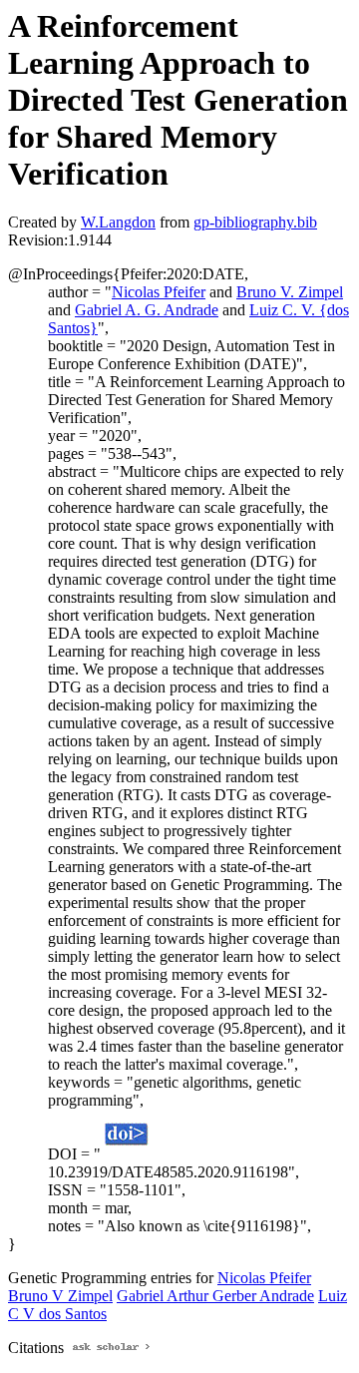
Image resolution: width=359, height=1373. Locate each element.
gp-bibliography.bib (255, 222)
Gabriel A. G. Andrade (146, 309)
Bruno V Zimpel (60, 1295)
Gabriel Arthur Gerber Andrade (215, 1295)
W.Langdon (118, 222)
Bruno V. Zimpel (289, 291)
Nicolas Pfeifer (158, 291)
